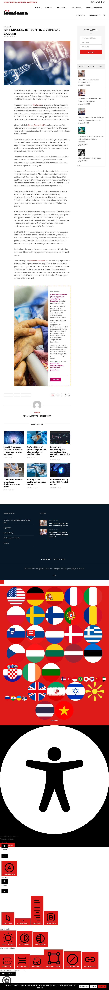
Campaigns (32, 2)
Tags (100, 66)
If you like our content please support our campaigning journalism (58, 298)
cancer (8, 395)
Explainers (76, 8)
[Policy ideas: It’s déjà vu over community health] (81, 77)
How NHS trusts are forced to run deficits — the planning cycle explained (13, 450)
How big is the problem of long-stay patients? (36, 482)
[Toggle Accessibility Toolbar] (2, 582)
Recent (81, 66)
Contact (6, 543)
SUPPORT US (95, 2)
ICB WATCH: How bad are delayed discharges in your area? (13, 483)
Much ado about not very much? (89, 158)
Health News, (10, 2)
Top (55, 576)
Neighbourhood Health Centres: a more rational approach (58, 534)
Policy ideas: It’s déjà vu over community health (58, 524)
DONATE (56, 379)
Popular (91, 66)
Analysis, (22, 2)
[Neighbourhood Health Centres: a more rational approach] (81, 96)
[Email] (6, 114)
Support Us (7, 528)
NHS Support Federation (37, 415)
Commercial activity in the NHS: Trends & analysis (59, 482)
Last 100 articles (94, 8)
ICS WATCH (80, 15)
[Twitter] (6, 103)
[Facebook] (6, 97)
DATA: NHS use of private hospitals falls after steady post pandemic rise (36, 450)
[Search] (103, 15)
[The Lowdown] (16, 12)
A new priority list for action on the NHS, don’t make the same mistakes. (90, 139)
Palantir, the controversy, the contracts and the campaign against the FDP (60, 452)
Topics (48, 8)
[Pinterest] (65, 395)
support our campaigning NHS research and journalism (56, 366)
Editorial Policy (8, 533)
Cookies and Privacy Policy (12, 538)
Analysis (61, 8)
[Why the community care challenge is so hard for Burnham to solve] (81, 115)
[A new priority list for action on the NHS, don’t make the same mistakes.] (81, 133)
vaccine (26, 395)
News (37, 8)
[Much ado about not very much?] (81, 155)
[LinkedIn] (6, 108)
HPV (17, 395)
